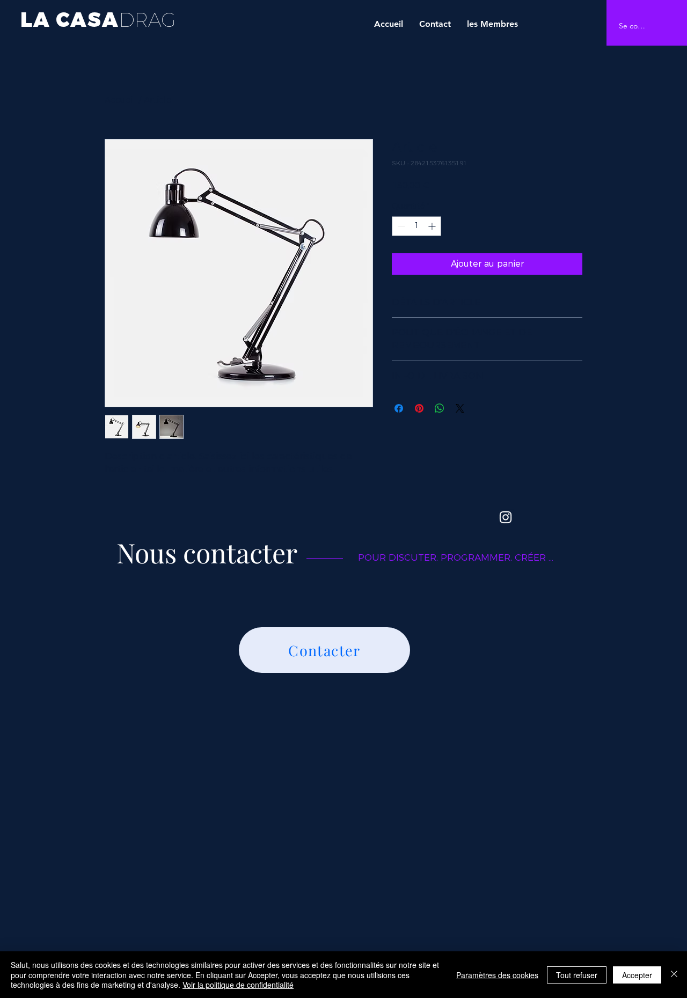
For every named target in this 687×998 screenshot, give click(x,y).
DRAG (147, 20)
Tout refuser (576, 975)
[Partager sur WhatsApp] (439, 408)
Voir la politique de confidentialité (238, 984)
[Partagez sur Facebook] (398, 408)
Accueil (120, 100)
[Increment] (433, 226)
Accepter (637, 975)
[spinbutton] (416, 226)
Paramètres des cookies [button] (497, 975)
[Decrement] (400, 226)
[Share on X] (460, 408)
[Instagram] (506, 517)
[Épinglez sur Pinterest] (419, 408)
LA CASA (69, 19)
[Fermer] (674, 974)
